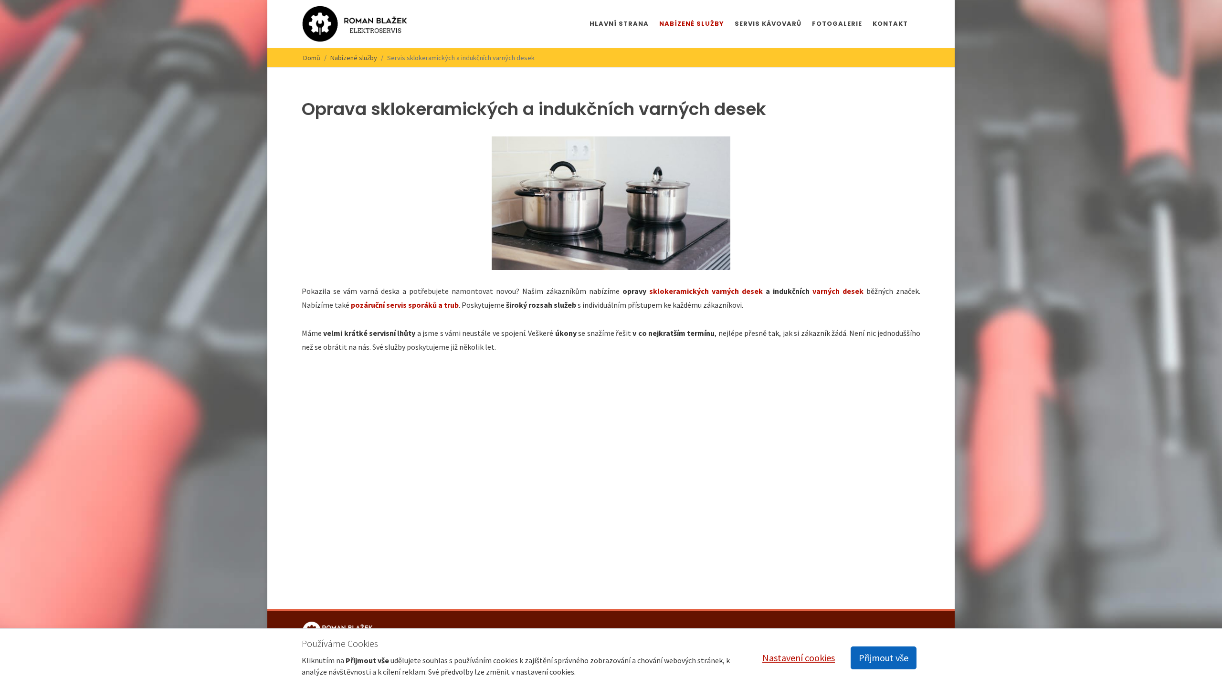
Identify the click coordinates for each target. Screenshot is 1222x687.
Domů (311, 57)
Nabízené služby (353, 57)
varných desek (838, 291)
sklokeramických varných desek (706, 291)
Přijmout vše (883, 658)
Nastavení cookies (798, 658)
